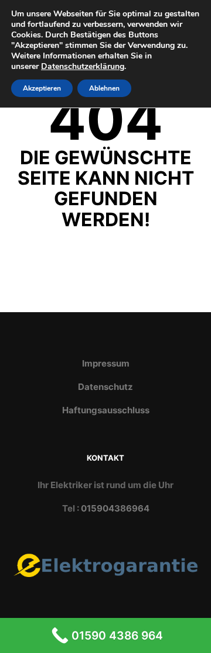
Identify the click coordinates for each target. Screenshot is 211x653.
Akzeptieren (42, 88)
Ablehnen (104, 88)
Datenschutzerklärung (82, 66)
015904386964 (115, 508)
